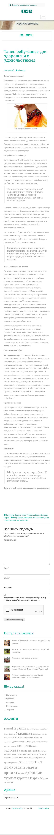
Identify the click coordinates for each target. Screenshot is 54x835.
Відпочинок (11, 695)
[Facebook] (23, 12)
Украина (23, 733)
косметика (38, 754)
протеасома (14, 763)
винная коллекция (21, 737)
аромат (44, 734)
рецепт (19, 767)
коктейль (30, 754)
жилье (34, 746)
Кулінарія (10, 698)
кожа (23, 754)
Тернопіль (12, 734)
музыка (15, 758)
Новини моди (12, 706)
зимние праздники (29, 750)
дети (23, 741)
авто (39, 734)
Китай (29, 729)
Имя (5, 568)
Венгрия (8, 728)
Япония (34, 733)
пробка (7, 762)
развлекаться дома (41, 517)
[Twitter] (27, 12)
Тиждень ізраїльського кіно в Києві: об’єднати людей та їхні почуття (27, 676)
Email (6, 577)
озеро (37, 757)
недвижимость (26, 757)
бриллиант (8, 738)
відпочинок (8, 742)
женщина (28, 517)
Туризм (30, 515)
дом (28, 741)
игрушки (43, 751)
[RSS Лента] (31, 12)
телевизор (20, 773)
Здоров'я (10, 515)
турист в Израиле (30, 778)
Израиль (19, 728)
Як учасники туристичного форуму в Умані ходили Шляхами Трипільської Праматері (30, 667)
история (8, 754)
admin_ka (21, 70)
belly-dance (18, 517)
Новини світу (20, 515)
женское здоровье (10, 746)
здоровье (11, 750)
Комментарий (10, 540)
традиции (23, 520)
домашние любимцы (40, 742)
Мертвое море (38, 729)
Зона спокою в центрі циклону (25, 658)
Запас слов (16, 808)
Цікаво (37, 515)
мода (45, 754)
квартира (16, 754)
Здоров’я (10, 709)
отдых (42, 757)
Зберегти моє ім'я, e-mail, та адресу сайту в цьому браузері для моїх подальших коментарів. (25, 598)
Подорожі (10, 702)
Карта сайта (44, 808)
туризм (10, 778)
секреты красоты (11, 520)
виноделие (36, 737)
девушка (16, 741)
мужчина (8, 757)
